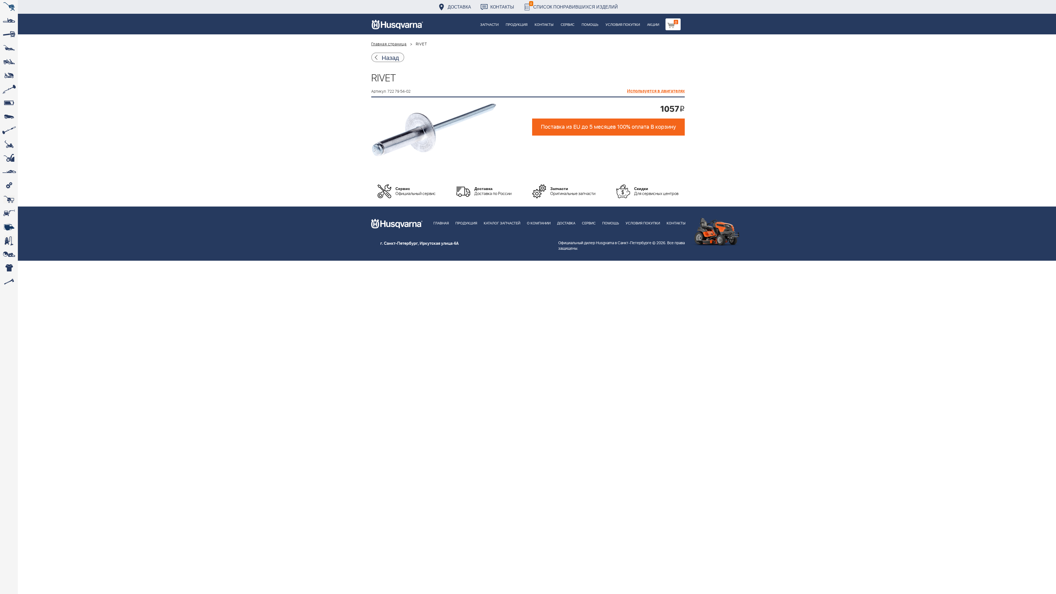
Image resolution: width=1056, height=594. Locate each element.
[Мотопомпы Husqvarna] (9, 227)
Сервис (567, 25)
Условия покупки (623, 25)
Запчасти (489, 25)
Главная (441, 223)
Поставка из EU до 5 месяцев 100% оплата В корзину (608, 127)
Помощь (590, 25)
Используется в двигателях (656, 91)
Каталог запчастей (502, 223)
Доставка (459, 7)
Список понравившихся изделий (574, 5)
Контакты (502, 7)
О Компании (539, 223)
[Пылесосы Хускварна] (9, 241)
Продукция (516, 25)
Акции (653, 25)
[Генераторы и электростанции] (9, 199)
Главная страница (389, 44)
